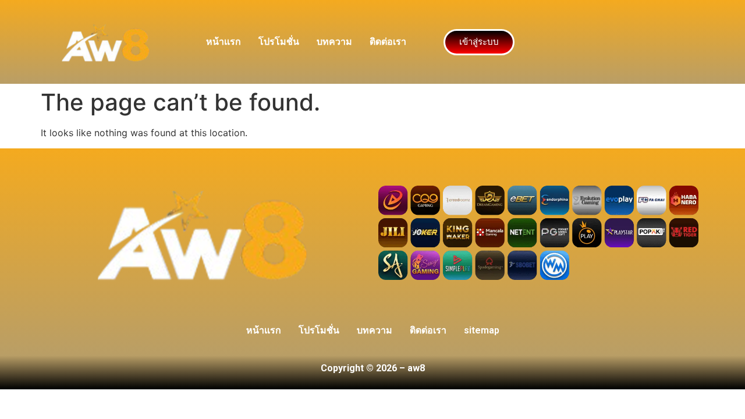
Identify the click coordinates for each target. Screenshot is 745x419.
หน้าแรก (223, 41)
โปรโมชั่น (278, 41)
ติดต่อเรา (388, 41)
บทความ (334, 41)
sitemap (481, 330)
